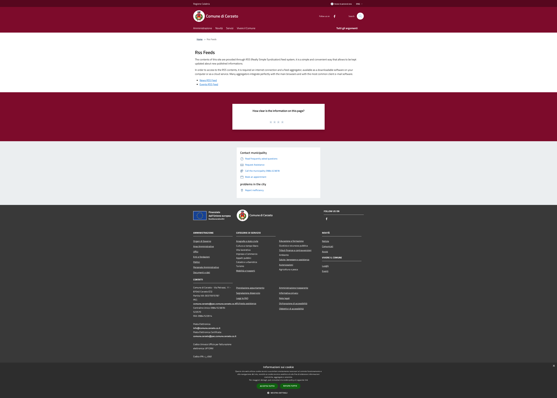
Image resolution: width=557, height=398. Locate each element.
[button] (278, 393)
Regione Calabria (201, 4)
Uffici (195, 251)
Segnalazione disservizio (248, 293)
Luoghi (325, 266)
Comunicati (327, 246)
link (306, 380)
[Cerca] (360, 16)
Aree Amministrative (203, 246)
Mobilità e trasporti (245, 270)
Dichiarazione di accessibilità (293, 303)
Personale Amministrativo (206, 267)
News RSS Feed (208, 80)
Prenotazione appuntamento (250, 288)
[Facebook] (333, 16)
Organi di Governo (202, 241)
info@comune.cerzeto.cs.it (206, 328)
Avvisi (325, 251)
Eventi (325, 271)
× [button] (554, 366)
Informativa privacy (288, 293)
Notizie (325, 241)
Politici (196, 262)
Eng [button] (358, 3)
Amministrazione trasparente (293, 288)
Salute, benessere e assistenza (294, 259)
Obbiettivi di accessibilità (291, 308)
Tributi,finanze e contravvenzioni (295, 250)
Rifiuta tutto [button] (290, 386)
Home (199, 39)
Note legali (284, 298)
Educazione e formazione (291, 241)
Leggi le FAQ (242, 298)
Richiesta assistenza (246, 303)
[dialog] (278, 380)
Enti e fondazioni (201, 257)
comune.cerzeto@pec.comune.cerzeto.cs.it (214, 303)
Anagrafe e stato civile (247, 241)
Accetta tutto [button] (267, 386)
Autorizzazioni (286, 264)
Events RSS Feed (209, 84)
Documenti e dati (201, 272)
